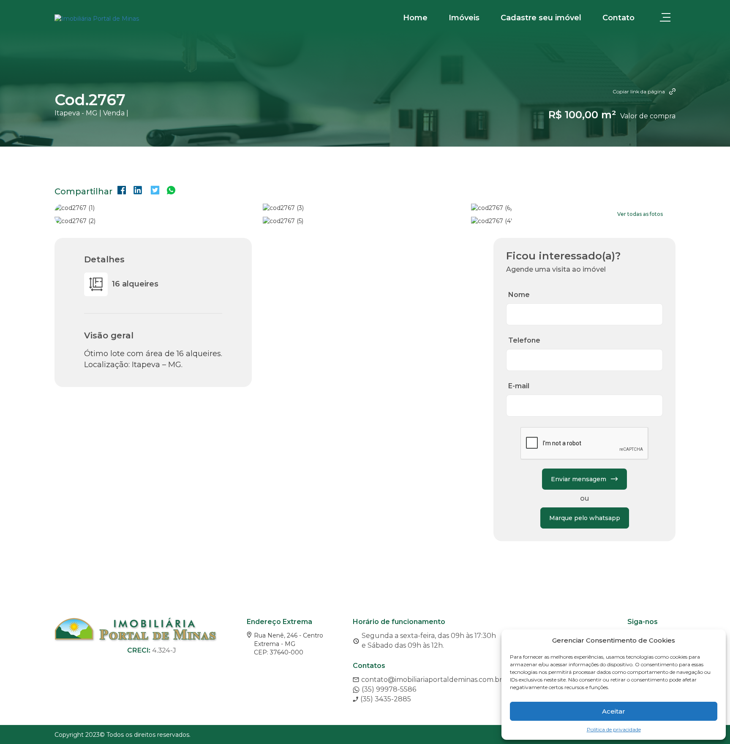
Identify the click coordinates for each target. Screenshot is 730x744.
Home (415, 17)
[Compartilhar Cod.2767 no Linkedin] (137, 191)
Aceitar (613, 711)
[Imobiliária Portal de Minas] (96, 18)
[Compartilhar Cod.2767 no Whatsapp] (171, 191)
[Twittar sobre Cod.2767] (155, 191)
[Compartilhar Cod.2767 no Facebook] (121, 191)
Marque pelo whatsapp (584, 518)
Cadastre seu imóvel (541, 17)
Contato (618, 17)
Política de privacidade (614, 729)
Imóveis (464, 17)
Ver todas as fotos (640, 214)
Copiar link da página (639, 91)
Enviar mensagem (578, 479)
